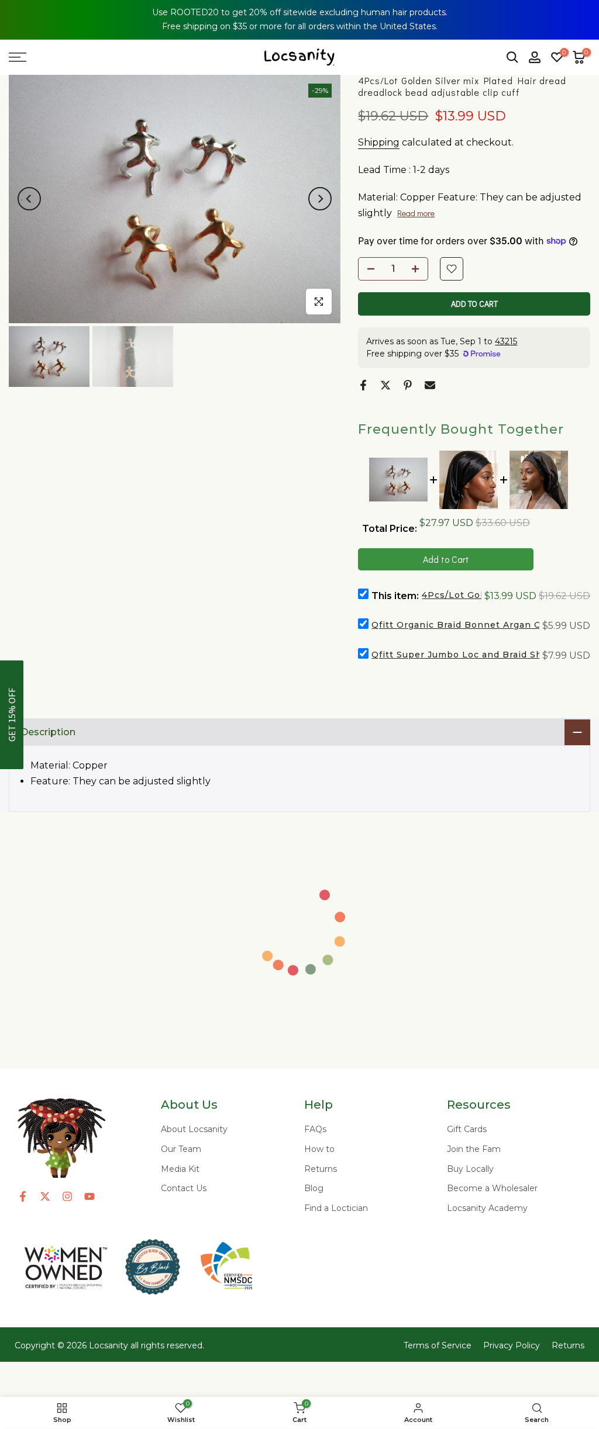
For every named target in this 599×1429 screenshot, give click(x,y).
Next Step (479, 792)
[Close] (581, 17)
